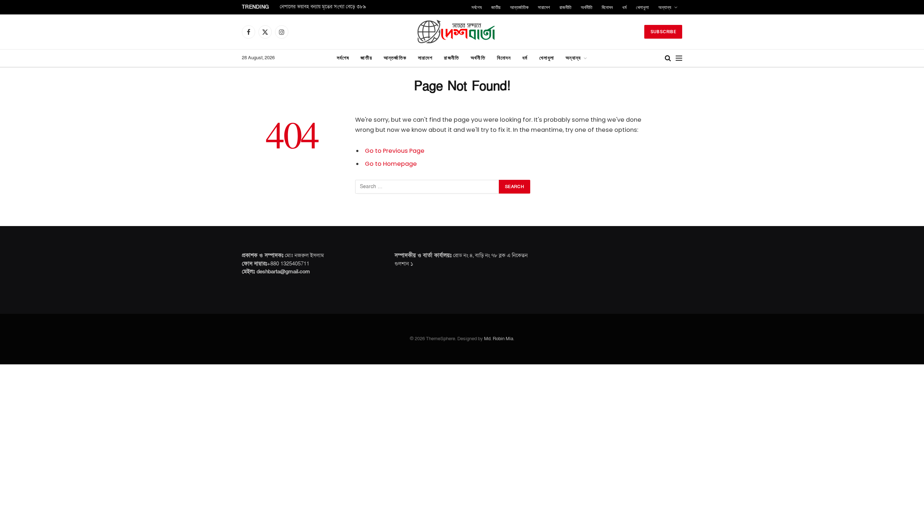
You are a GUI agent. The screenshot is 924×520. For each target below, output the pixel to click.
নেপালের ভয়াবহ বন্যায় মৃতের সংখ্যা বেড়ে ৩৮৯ (323, 7)
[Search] (667, 58)
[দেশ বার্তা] (462, 32)
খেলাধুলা (642, 7)
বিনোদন (607, 7)
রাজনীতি (565, 7)
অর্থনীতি (586, 7)
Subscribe (663, 31)
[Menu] (679, 58)
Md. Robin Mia (498, 338)
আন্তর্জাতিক (519, 7)
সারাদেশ (544, 7)
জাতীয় (496, 7)
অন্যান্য (664, 7)
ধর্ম (624, 7)
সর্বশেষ (476, 7)
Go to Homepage (391, 164)
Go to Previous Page (394, 151)
